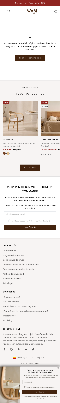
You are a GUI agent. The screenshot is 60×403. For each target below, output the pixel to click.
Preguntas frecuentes (13, 255)
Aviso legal (8, 283)
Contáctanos (9, 250)
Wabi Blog (7, 320)
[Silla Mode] (7, 153)
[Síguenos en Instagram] (11, 349)
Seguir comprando (30, 58)
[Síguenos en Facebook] (4, 349)
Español (40, 358)
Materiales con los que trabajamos (20, 306)
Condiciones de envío (13, 260)
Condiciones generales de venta (18, 269)
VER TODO (30, 167)
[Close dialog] (58, 368)
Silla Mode (8, 139)
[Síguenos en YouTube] (26, 349)
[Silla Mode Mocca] (4, 153)
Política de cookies (12, 278)
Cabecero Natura (49, 139)
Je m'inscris (30, 227)
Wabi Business (9, 315)
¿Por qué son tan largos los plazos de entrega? (25, 311)
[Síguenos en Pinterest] (18, 349)
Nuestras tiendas (11, 301)
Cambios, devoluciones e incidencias (21, 264)
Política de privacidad (13, 274)
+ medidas (46, 154)
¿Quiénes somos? (11, 297)
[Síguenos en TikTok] (33, 349)
